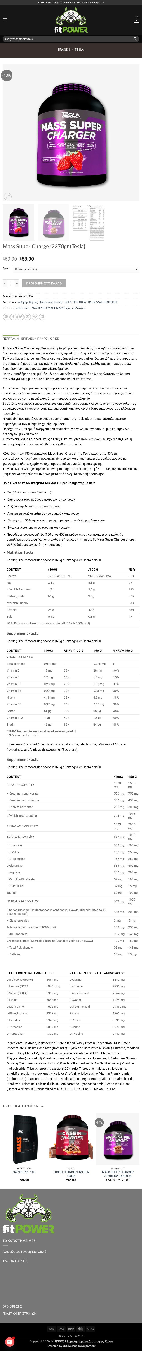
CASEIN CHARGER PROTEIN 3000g (70, 1174)
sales (27, 308)
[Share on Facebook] (13, 317)
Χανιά (109, 1341)
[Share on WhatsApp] (6, 317)
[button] (5, 20)
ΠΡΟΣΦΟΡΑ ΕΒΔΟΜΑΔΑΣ (87, 302)
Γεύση (6, 268)
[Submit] (135, 39)
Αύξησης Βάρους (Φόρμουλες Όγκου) (40, 302)
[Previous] (10, 133)
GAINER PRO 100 (24, 1172)
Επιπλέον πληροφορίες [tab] (40, 338)
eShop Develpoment (82, 1346)
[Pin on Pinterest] (35, 317)
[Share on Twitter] (20, 317)
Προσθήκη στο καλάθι (44, 283)
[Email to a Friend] (27, 317)
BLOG (61, 1335)
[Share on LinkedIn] (42, 317)
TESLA (79, 49)
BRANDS (64, 49)
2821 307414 (76, 1335)
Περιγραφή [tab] (11, 338)
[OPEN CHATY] (9, 1342)
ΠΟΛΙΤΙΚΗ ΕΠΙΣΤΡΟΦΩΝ (20, 1313)
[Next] (132, 133)
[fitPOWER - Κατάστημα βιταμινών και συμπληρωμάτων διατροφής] (71, 19)
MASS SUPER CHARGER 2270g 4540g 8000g (118, 1174)
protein (19, 308)
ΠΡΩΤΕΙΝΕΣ (111, 302)
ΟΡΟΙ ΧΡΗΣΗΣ (12, 1306)
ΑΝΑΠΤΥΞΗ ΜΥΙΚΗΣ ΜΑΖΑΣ (48, 308)
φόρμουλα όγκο (75, 308)
